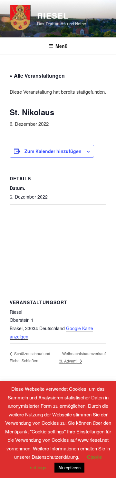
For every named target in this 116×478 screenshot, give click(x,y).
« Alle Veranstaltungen (37, 75)
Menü (61, 46)
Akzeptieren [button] (69, 468)
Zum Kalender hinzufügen (53, 151)
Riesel (53, 15)
